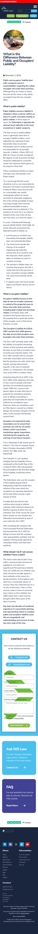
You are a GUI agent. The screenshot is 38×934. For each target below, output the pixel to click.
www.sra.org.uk (25, 913)
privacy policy (19, 718)
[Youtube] (27, 844)
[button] (19, 664)
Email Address (9, 691)
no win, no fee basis (11, 587)
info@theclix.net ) (30, 921)
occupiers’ (17, 80)
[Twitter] (22, 844)
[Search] (34, 11)
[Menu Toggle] (35, 6)
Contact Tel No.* (10, 682)
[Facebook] (10, 844)
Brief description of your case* (15, 699)
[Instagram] (16, 844)
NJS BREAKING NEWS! (8, 1)
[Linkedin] (5, 844)
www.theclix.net (19, 921)
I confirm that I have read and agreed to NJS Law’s (18, 717)
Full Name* (8, 673)
